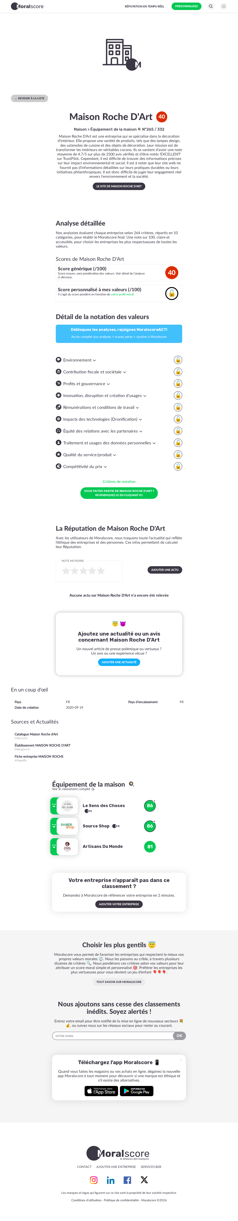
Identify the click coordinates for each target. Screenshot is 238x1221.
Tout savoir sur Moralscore (119, 982)
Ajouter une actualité (119, 662)
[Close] (181, 1060)
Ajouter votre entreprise (119, 904)
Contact (84, 1167)
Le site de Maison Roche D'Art (119, 186)
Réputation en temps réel (144, 6)
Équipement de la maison (114, 129)
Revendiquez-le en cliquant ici (119, 493)
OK (179, 1036)
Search (211, 6)
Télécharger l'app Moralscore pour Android (136, 1091)
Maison (80, 129)
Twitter (144, 1180)
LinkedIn (110, 1180)
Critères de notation (119, 482)
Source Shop (96, 826)
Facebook (127, 1180)
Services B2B (151, 1167)
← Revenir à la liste (29, 98)
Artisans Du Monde (103, 846)
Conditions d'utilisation (86, 1200)
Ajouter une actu (164, 570)
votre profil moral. (122, 294)
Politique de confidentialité (121, 1200)
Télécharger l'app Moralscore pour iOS (101, 1091)
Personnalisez (186, 6)
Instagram (93, 1180)
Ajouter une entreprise (116, 1167)
